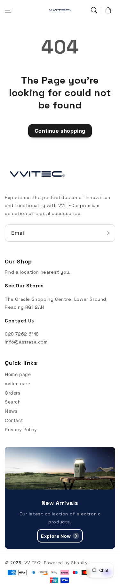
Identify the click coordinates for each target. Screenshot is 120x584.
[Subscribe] (108, 233)
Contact (14, 420)
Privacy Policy (21, 429)
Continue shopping (60, 131)
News (11, 411)
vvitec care (17, 383)
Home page (18, 374)
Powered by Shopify (66, 562)
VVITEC (32, 562)
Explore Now (56, 536)
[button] (8, 10)
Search (13, 401)
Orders (12, 392)
